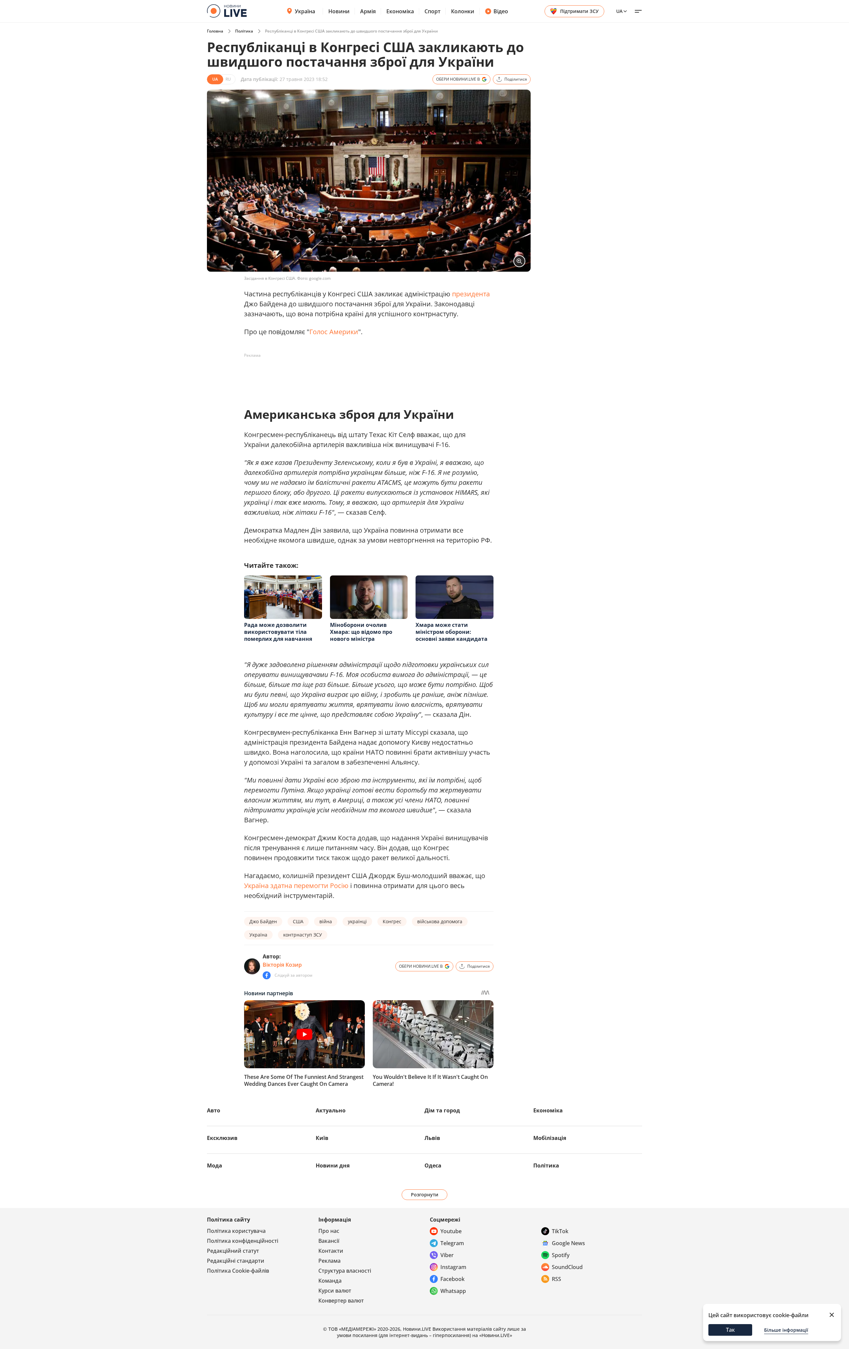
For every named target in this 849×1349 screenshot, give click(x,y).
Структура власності (344, 1270)
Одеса (432, 1165)
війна (325, 921)
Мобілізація (549, 1138)
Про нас (328, 1231)
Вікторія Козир (282, 964)
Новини (339, 11)
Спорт (432, 11)
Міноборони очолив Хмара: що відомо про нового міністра (361, 631)
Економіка (400, 11)
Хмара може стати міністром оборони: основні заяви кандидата (452, 631)
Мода (214, 1165)
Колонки (462, 11)
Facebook (452, 1279)
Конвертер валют (341, 1300)
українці (357, 921)
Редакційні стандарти (235, 1260)
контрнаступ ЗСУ (302, 935)
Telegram (452, 1243)
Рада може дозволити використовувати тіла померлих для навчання (278, 631)
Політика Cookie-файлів (238, 1270)
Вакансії (328, 1240)
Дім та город (442, 1110)
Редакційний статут (233, 1250)
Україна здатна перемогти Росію (296, 885)
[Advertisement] (365, 376)
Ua (619, 11)
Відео (500, 11)
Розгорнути (424, 1194)
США (298, 921)
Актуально (331, 1110)
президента (471, 293)
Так (730, 1329)
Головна (215, 31)
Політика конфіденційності (242, 1240)
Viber (447, 1255)
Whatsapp (453, 1291)
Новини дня (333, 1165)
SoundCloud (567, 1267)
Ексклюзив (222, 1138)
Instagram (453, 1267)
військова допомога (439, 921)
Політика (244, 31)
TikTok (560, 1231)
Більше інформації (786, 1330)
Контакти (330, 1250)
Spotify (560, 1255)
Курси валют (334, 1290)
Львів (432, 1138)
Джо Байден (263, 921)
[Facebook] (267, 975)
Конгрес (392, 921)
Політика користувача (236, 1231)
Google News (568, 1243)
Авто (213, 1110)
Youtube (451, 1231)
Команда (330, 1280)
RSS (556, 1279)
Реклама (329, 1260)
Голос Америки (333, 331)
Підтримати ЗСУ (579, 11)
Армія (368, 11)
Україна (305, 11)
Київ (322, 1138)
